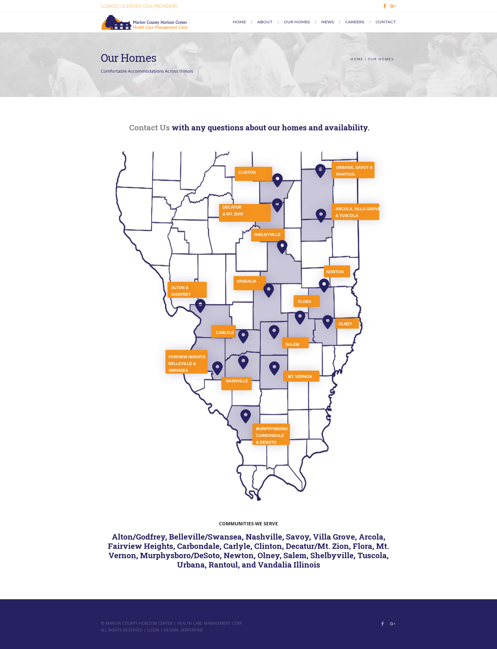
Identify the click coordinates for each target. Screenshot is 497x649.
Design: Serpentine (183, 630)
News (327, 21)
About (265, 21)
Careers (354, 21)
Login (153, 630)
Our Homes (297, 21)
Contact (386, 21)
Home (239, 21)
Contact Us (149, 127)
